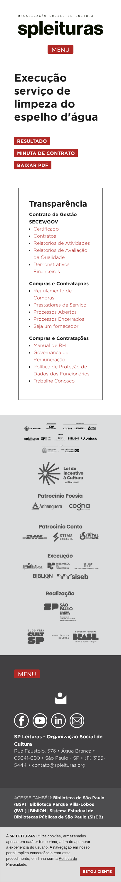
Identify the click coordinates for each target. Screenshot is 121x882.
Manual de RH (49, 345)
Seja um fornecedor (55, 326)
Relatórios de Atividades (61, 243)
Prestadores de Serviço (59, 304)
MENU (60, 49)
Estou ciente (97, 871)
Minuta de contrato (46, 153)
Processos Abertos (55, 311)
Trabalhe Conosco (54, 380)
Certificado (46, 228)
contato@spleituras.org (58, 765)
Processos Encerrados (58, 319)
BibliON (38, 810)
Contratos (44, 236)
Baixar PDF (32, 165)
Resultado (32, 141)
